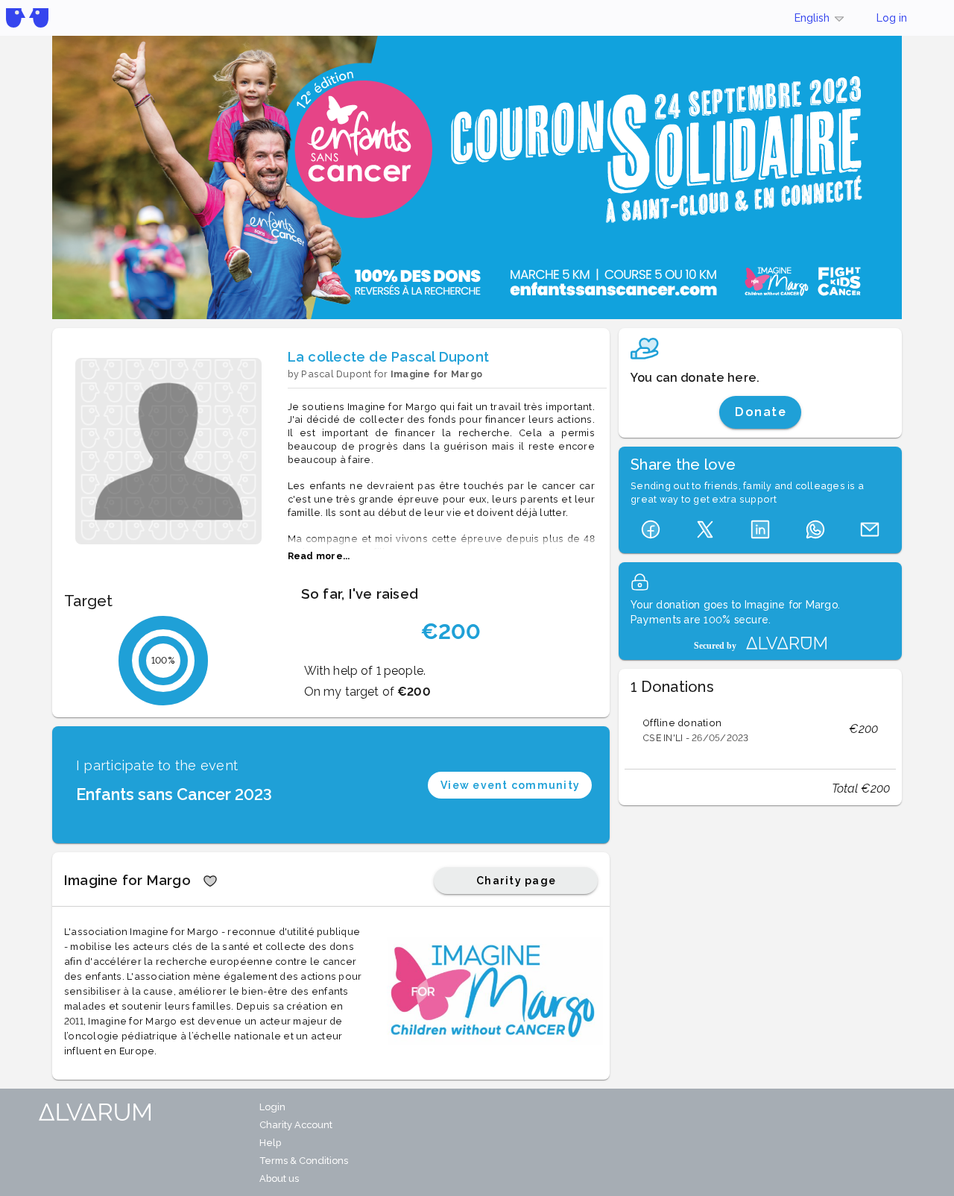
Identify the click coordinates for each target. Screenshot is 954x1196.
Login (272, 1106)
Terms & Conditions (303, 1160)
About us (279, 1178)
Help (270, 1142)
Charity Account (295, 1124)
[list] (760, 729)
